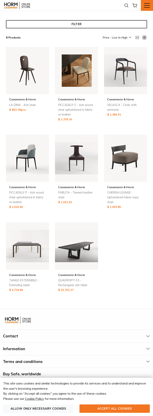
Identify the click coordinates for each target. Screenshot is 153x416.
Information (14, 348)
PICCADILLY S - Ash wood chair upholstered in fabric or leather (75, 109)
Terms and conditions (23, 361)
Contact (10, 336)
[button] (117, 38)
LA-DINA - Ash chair (22, 105)
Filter (77, 24)
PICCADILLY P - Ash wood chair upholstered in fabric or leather (26, 197)
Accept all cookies (114, 408)
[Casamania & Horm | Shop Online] (18, 5)
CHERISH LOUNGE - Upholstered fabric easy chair (123, 197)
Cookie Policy (34, 399)
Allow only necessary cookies (38, 408)
